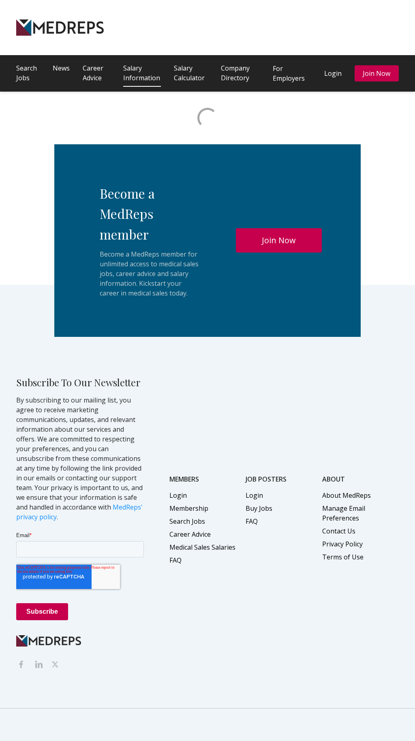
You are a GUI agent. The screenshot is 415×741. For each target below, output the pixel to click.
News (61, 68)
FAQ (175, 560)
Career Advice (93, 73)
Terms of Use (343, 557)
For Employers (289, 73)
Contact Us (338, 531)
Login (333, 73)
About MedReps (346, 495)
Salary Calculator (189, 73)
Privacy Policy (342, 544)
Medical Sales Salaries (202, 547)
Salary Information (141, 73)
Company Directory (235, 73)
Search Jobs (26, 73)
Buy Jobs (259, 508)
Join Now (376, 73)
